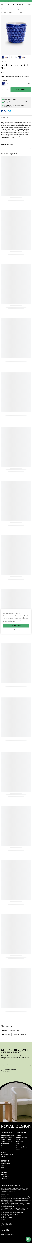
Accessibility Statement (7, 1154)
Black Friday (4, 1174)
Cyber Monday (5, 1176)
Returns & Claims (6, 1139)
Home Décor (19, 1141)
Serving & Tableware (21, 1137)
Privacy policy (5, 1143)
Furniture (18, 1135)
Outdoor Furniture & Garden (21, 1148)
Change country (5, 1194)
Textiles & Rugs (20, 1145)
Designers (3, 1152)
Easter (2, 1165)
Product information (7, 144)
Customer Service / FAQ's (8, 1135)
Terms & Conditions (6, 1141)
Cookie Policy (4, 1150)
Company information (7, 1145)
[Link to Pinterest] (2, 1224)
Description (4, 118)
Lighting (18, 1139)
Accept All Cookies (16, 625)
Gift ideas (3, 1167)
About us (3, 1147)
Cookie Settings (16, 630)
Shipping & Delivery (6, 1137)
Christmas (4, 1178)
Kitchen (18, 1143)
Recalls (3, 1156)
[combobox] (16, 84)
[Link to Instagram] (10, 1224)
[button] (28, 4)
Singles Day (4, 1172)
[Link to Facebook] (6, 1224)
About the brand (6, 149)
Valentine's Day (5, 1163)
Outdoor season (5, 1170)
